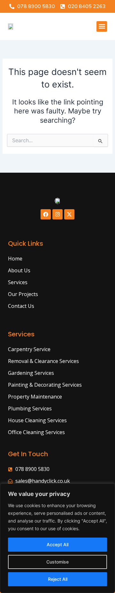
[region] (57, 538)
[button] (101, 26)
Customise (57, 561)
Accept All (57, 544)
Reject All (57, 579)
